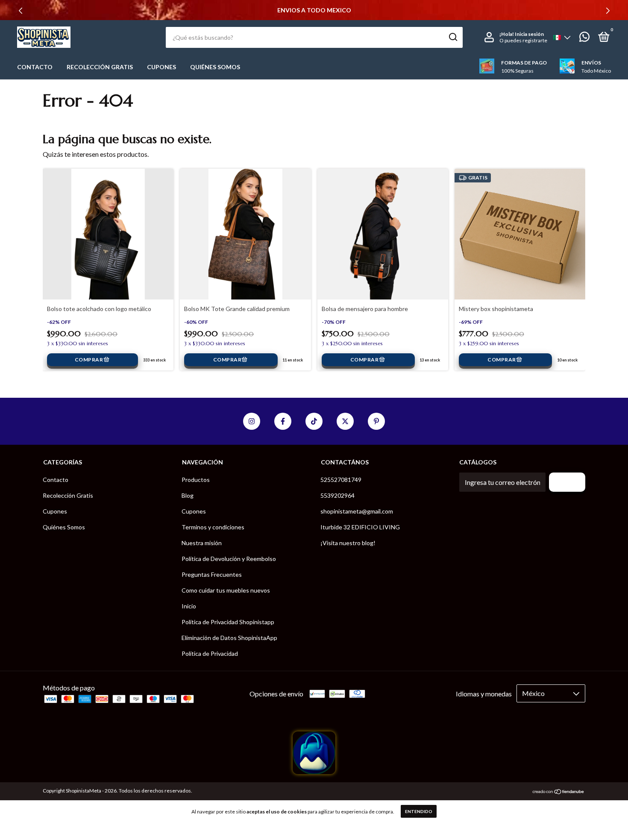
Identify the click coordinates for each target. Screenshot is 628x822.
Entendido (418, 811)
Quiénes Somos (215, 66)
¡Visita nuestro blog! (348, 542)
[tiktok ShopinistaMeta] (314, 421)
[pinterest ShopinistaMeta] (376, 421)
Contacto (35, 66)
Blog (188, 495)
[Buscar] (453, 37)
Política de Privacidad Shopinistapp (228, 621)
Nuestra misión (202, 542)
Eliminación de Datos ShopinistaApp (229, 637)
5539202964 (337, 495)
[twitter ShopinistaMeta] (345, 421)
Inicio (189, 606)
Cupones (161, 66)
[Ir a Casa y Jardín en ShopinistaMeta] (314, 771)
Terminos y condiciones (213, 527)
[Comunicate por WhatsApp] (584, 38)
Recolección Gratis (100, 66)
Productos (196, 479)
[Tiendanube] (558, 792)
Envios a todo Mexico (314, 10)
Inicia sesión (529, 34)
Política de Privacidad (210, 653)
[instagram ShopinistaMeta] (251, 421)
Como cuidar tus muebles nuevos (226, 590)
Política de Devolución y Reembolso (229, 558)
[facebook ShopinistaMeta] (282, 421)
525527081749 (340, 479)
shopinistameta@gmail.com (356, 511)
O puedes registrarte (523, 40)
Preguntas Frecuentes (212, 574)
